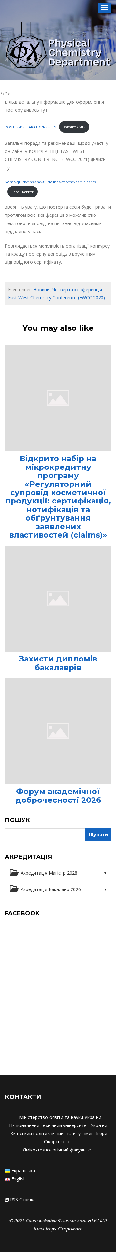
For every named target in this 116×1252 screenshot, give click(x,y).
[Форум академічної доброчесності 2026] (58, 731)
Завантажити (74, 126)
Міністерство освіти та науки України (60, 1117)
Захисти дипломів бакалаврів (58, 663)
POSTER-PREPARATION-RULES (30, 126)
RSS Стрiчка (23, 1199)
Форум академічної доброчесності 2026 (58, 795)
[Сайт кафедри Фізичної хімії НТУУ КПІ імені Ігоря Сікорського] (58, 45)
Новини (41, 289)
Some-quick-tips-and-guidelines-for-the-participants (50, 181)
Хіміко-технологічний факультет (58, 1150)
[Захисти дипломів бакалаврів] (58, 598)
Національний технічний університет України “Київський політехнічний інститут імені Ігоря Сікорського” (58, 1133)
